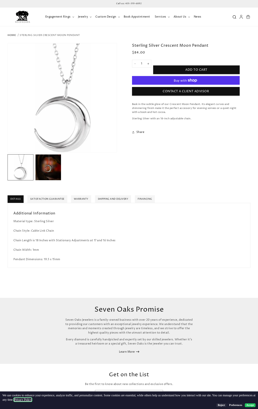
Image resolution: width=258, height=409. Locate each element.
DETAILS (15, 199)
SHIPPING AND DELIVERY (113, 199)
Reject (221, 405)
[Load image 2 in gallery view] (48, 167)
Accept (250, 405)
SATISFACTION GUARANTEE (47, 199)
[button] (59, 17)
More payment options (186, 77)
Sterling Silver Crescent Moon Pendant (50, 35)
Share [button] (140, 132)
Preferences (235, 405)
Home (12, 35)
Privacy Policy (23, 399)
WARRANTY (81, 199)
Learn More (127, 352)
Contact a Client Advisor (186, 91)
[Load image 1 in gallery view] (20, 167)
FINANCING (145, 199)
